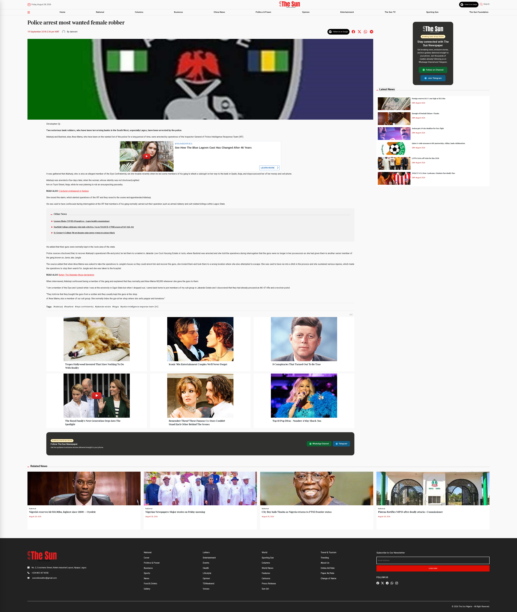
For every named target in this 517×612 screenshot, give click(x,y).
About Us (325, 563)
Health (206, 568)
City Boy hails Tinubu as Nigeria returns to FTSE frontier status (297, 512)
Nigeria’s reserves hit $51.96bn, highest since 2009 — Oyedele (62, 512)
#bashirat (69, 306)
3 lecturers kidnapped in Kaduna (74, 191)
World (264, 552)
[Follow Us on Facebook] (377, 583)
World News (267, 568)
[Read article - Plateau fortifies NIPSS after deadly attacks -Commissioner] (433, 488)
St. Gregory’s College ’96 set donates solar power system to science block (84, 233)
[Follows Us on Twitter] (359, 31)
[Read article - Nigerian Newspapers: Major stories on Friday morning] (200, 488)
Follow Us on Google (471, 4)
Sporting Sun (432, 12)
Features (266, 573)
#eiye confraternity (84, 306)
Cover (146, 557)
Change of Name (328, 578)
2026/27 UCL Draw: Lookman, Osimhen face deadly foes (433, 173)
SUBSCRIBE (433, 568)
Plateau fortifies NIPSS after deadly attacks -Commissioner (410, 512)
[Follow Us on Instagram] (396, 583)
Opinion (306, 12)
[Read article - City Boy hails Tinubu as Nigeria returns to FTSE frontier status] (316, 488)
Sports (147, 573)
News (146, 578)
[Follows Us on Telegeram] (371, 31)
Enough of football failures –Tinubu (425, 113)
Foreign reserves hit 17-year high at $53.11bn (428, 98)
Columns (139, 12)
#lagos (115, 306)
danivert (73, 31)
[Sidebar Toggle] (28, 12)
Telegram (343, 444)
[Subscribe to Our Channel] (387, 583)
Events (206, 563)
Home (62, 12)
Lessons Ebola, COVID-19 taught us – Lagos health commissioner (82, 221)
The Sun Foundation (478, 12)
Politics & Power (263, 12)
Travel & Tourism (328, 552)
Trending (325, 557)
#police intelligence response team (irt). (139, 306)
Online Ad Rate (328, 568)
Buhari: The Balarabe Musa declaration (76, 275)
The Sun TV (390, 12)
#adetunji (58, 306)
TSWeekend (208, 583)
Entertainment (347, 12)
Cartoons (266, 578)
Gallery (147, 589)
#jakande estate (103, 306)
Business (178, 12)
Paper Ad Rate (327, 573)
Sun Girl (265, 589)
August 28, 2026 (35, 517)
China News (219, 12)
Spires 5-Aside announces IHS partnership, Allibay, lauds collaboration (438, 143)
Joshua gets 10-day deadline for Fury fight (428, 128)
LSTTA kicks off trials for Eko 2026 (425, 158)
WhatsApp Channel (320, 444)
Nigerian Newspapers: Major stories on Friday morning (175, 512)
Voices (206, 589)
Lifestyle (207, 573)
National (100, 12)
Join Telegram (435, 78)
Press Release (269, 583)
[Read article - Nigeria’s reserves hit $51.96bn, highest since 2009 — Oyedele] (84, 488)
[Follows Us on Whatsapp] (365, 31)
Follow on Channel (434, 70)
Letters (206, 552)
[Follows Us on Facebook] (353, 31)
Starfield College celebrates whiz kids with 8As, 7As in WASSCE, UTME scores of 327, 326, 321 (94, 227)
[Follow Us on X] (382, 583)
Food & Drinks (150, 583)
